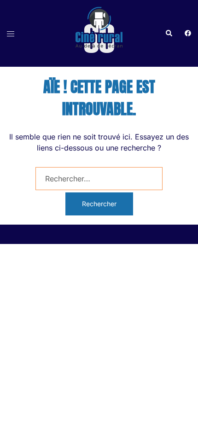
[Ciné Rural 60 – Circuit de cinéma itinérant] (99, 32)
